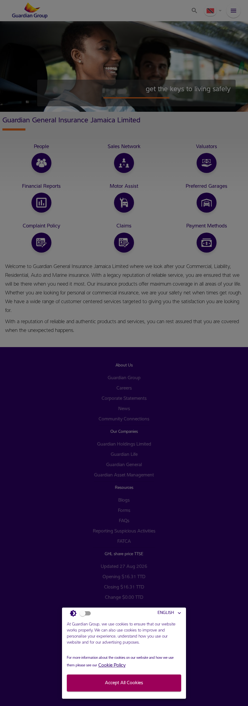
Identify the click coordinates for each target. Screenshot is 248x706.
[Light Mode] (82, 613)
